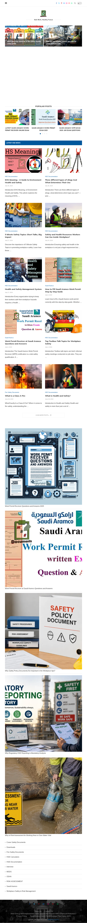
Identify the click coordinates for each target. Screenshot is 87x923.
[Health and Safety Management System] (23, 270)
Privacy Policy (21, 916)
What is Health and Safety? (58, 396)
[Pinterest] (61, 3)
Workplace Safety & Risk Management (21, 891)
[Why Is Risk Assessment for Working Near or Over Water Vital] (43, 795)
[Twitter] (59, 3)
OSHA (9, 876)
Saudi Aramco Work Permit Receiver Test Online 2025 (50, 916)
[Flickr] (66, 3)
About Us (37, 911)
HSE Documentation (14, 862)
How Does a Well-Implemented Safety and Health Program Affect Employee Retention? (43, 914)
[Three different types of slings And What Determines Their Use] (63, 160)
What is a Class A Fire (15, 396)
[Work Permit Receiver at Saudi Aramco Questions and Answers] (23, 322)
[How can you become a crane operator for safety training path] (46, 36)
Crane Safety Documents (16, 842)
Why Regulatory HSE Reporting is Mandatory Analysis (25, 753)
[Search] (75, 3)
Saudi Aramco (12, 886)
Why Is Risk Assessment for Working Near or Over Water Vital (28, 835)
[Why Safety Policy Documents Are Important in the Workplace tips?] (43, 631)
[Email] (64, 3)
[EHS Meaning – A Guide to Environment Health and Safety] (23, 160)
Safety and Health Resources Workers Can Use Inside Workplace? (62, 235)
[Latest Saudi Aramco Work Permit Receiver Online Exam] (17, 117)
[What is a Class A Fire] (23, 376)
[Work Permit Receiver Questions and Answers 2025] (43, 466)
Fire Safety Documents (15, 852)
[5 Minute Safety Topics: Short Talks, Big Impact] (23, 215)
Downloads (11, 847)
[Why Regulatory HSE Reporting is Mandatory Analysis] (43, 713)
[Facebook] (56, 3)
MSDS (9, 872)
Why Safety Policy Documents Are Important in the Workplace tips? (30, 671)
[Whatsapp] (71, 3)
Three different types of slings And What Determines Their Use (61, 181)
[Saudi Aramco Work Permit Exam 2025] (43, 117)
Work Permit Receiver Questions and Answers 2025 (24, 506)
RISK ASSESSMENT (15, 881)
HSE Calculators (13, 857)
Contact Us (48, 911)
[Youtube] (69, 3)
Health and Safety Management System (23, 289)
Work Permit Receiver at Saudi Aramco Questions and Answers (23, 342)
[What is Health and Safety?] (63, 376)
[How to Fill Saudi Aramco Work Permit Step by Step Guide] (63, 270)
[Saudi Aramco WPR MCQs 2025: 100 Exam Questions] (70, 117)
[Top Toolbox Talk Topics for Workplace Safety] (63, 322)
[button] (9, 62)
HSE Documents (53, 919)
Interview (10, 867)
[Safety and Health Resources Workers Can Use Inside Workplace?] (63, 215)
